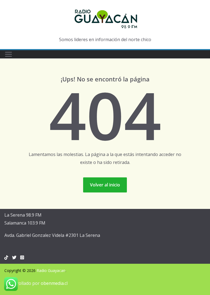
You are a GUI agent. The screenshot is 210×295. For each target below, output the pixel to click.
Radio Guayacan (51, 270)
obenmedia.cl (54, 283)
